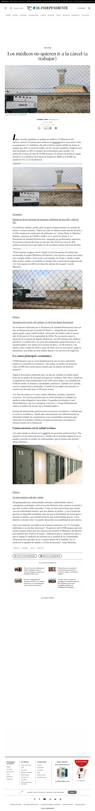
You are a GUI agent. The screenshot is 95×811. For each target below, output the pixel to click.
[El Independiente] (47, 8)
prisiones (56, 142)
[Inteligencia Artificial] (62, 777)
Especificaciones (41, 777)
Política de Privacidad (15, 804)
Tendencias (75, 15)
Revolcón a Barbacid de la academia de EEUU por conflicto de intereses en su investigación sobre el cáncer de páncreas (34, 582)
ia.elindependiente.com (62, 781)
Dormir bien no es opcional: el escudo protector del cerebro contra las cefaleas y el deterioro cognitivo (68, 571)
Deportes (66, 15)
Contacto (39, 765)
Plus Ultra (24, 770)
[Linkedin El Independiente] (55, 799)
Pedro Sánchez (25, 775)
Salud (32, 548)
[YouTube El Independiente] (45, 799)
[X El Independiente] (34, 799)
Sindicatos (40, 548)
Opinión (8, 15)
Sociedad (51, 15)
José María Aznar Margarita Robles (51, 1)
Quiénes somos (41, 775)
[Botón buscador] (89, 8)
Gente (58, 15)
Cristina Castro (42, 119)
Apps (38, 772)
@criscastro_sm (53, 119)
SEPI (22, 767)
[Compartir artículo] (39, 128)
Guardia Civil (25, 777)
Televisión (85, 15)
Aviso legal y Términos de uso (31, 804)
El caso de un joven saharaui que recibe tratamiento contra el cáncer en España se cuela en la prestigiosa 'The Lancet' (34, 571)
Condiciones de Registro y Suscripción (50, 804)
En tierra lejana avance (67, 1)
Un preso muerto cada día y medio (28, 497)
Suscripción (40, 767)
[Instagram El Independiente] (50, 799)
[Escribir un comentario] (55, 128)
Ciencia (43, 15)
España (15, 15)
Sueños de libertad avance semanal (83, 1)
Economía (23, 15)
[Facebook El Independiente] (39, 799)
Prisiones (25, 548)
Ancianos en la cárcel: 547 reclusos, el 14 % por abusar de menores (43, 322)
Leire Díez (24, 779)
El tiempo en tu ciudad (18, 8)
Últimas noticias (14, 1)
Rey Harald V (22, 1)
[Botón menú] (6, 8)
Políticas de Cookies (68, 804)
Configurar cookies (80, 804)
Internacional (33, 15)
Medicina (16, 548)
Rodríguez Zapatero (26, 772)
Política (16, 317)
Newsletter (40, 770)
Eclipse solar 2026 (26, 765)
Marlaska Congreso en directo (34, 1)
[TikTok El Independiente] (60, 799)
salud (45, 433)
